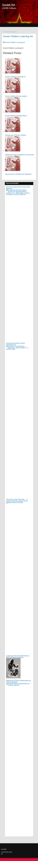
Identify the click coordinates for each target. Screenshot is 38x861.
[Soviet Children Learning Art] (14, 42)
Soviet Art (8, 5)
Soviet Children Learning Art (10, 32)
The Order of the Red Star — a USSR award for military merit (17, 500)
